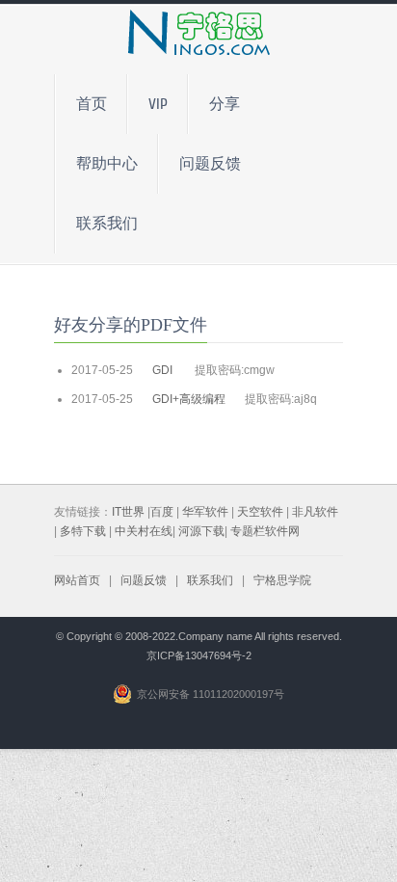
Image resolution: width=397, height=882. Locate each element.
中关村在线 (143, 531)
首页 (91, 104)
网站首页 (77, 580)
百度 (161, 512)
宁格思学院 (282, 580)
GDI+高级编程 (188, 399)
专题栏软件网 (265, 531)
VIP (158, 104)
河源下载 (201, 531)
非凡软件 (315, 512)
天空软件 (260, 512)
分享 (224, 104)
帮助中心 (107, 164)
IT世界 (128, 512)
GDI (163, 370)
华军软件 (205, 512)
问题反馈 (210, 164)
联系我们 (107, 223)
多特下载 (83, 531)
